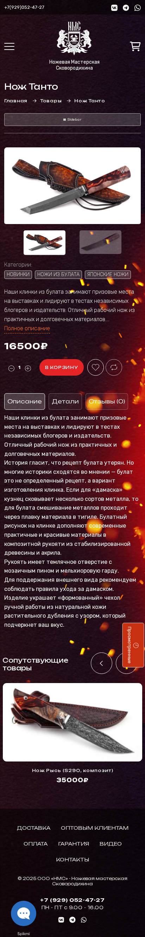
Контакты (72, 859)
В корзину (61, 367)
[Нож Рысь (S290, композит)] (72, 722)
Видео (111, 844)
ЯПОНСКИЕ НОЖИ (107, 275)
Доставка (33, 828)
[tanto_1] (72, 185)
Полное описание (27, 328)
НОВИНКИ (18, 275)
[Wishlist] (95, 367)
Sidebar (74, 119)
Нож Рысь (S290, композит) (72, 770)
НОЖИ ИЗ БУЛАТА (58, 275)
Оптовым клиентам (94, 828)
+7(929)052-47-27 (24, 7)
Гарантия (73, 844)
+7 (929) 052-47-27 (72, 900)
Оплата (36, 844)
